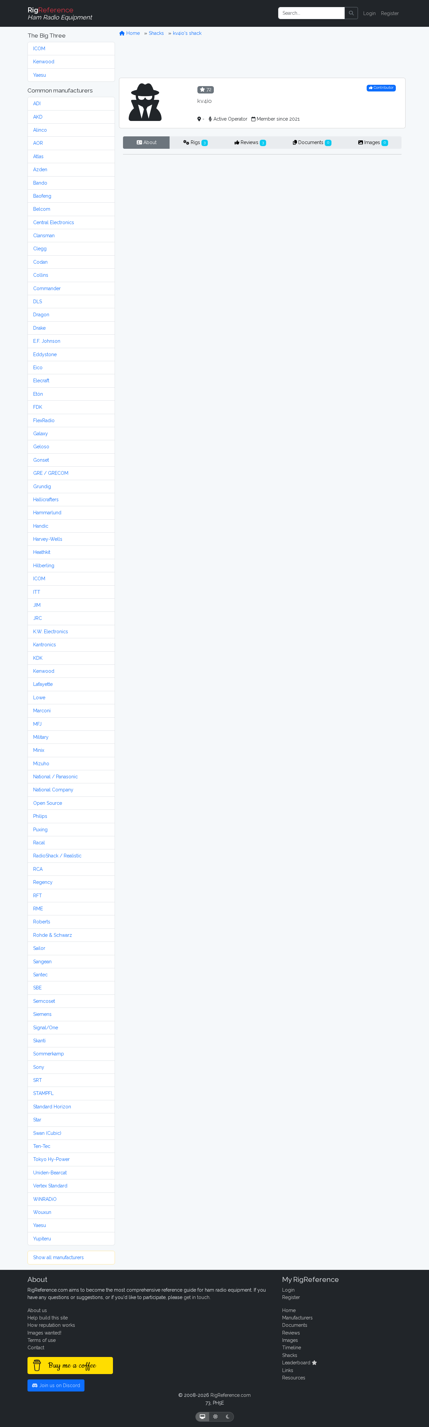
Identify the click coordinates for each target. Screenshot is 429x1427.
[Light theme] (215, 1416)
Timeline (291, 1347)
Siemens (42, 1014)
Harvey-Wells (47, 539)
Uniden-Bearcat (50, 1172)
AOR (38, 143)
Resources (293, 1377)
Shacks (156, 33)
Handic (40, 526)
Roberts (41, 921)
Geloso (41, 446)
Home (132, 33)
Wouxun (42, 1212)
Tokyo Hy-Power (51, 1159)
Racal (39, 842)
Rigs (197, 142)
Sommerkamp (48, 1053)
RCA (38, 869)
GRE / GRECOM (50, 473)
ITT (36, 592)
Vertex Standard (50, 1185)
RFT (37, 895)
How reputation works (51, 1325)
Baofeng (42, 196)
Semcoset (44, 1001)
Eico (38, 367)
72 (208, 89)
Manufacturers (297, 1317)
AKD (38, 117)
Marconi (42, 710)
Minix (38, 750)
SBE (37, 987)
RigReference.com (230, 1395)
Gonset (41, 460)
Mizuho (41, 763)
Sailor (39, 948)
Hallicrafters (46, 499)
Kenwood (43, 61)
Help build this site (47, 1317)
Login (369, 13)
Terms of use (41, 1340)
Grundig (42, 486)
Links (287, 1370)
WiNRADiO (45, 1199)
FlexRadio (44, 420)
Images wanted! (44, 1333)
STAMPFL (43, 1093)
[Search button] (351, 13)
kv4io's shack (187, 33)
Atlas (38, 156)
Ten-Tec (41, 1146)
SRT (37, 1080)
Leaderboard (297, 1362)
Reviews (251, 142)
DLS (37, 301)
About (149, 142)
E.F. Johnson (46, 341)
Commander (47, 288)
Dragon (41, 314)
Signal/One (45, 1027)
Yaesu (39, 75)
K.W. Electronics (50, 631)
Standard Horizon (52, 1106)
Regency (43, 882)
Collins (40, 275)
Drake (39, 328)
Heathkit (41, 552)
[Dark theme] (228, 1416)
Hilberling (43, 565)
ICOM (39, 48)
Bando (40, 183)
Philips (40, 816)
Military (41, 737)
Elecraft (41, 380)
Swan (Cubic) (47, 1133)
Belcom (41, 209)
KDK (38, 658)
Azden (40, 169)
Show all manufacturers (58, 1257)
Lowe (39, 697)
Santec (40, 974)
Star (37, 1119)
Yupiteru (42, 1238)
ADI (37, 103)
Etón (38, 394)
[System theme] (202, 1416)
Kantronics (44, 644)
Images (374, 142)
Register (390, 13)
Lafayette (43, 684)
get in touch (196, 1297)
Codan (40, 262)
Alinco (40, 130)
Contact (35, 1347)
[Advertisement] (262, 57)
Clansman (44, 235)
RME (38, 908)
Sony (38, 1067)
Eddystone (45, 354)
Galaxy (40, 433)
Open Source (47, 803)
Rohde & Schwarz (52, 935)
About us (37, 1310)
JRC (37, 618)
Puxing (40, 829)
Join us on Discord (59, 1385)
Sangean (42, 961)
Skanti (39, 1040)
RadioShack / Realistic (57, 855)
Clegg (40, 248)
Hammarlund (47, 512)
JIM (37, 605)
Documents (313, 142)
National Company (53, 789)
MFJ (37, 724)
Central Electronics (53, 222)
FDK (37, 407)
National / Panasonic (55, 776)
